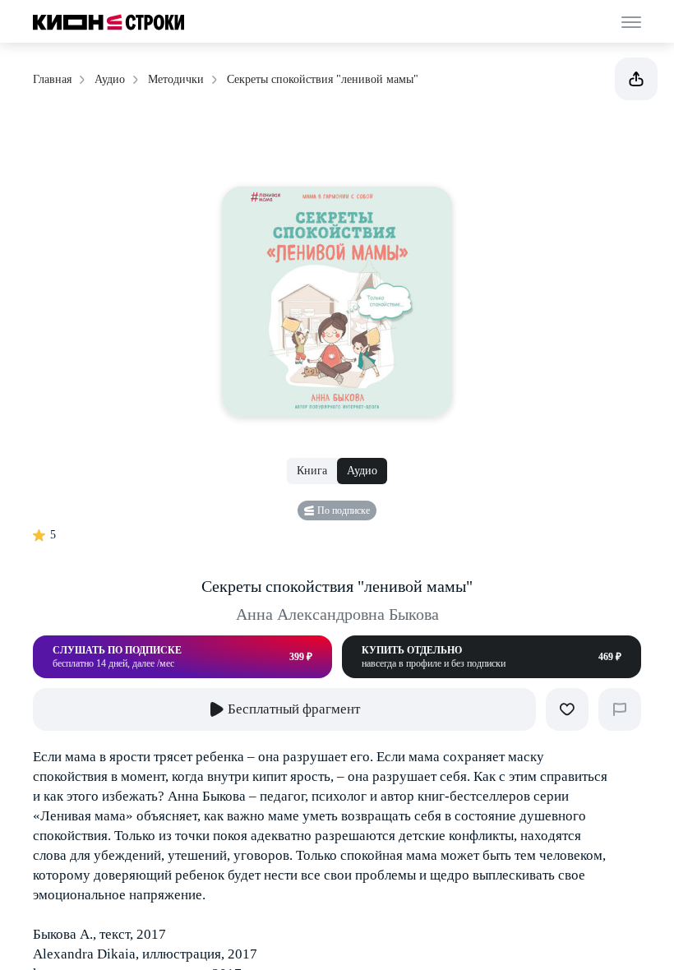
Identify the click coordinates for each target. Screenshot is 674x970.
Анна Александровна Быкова (337, 614)
